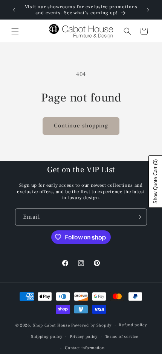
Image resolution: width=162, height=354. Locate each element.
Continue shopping (81, 125)
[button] (15, 31)
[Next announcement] (148, 10)
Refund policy (133, 325)
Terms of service (122, 336)
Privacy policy (84, 336)
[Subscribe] (138, 217)
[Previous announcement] (14, 10)
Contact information (84, 348)
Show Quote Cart (155, 181)
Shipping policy (47, 336)
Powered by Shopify (91, 325)
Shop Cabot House (51, 325)
